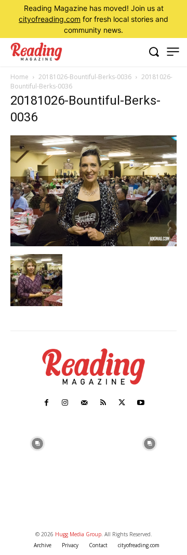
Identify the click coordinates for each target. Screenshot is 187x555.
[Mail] (84, 403)
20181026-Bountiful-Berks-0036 (84, 76)
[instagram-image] (37, 442)
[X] (121, 403)
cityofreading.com (50, 19)
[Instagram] (65, 403)
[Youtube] (140, 403)
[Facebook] (46, 403)
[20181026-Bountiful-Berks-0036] (93, 243)
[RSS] (103, 403)
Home (19, 76)
